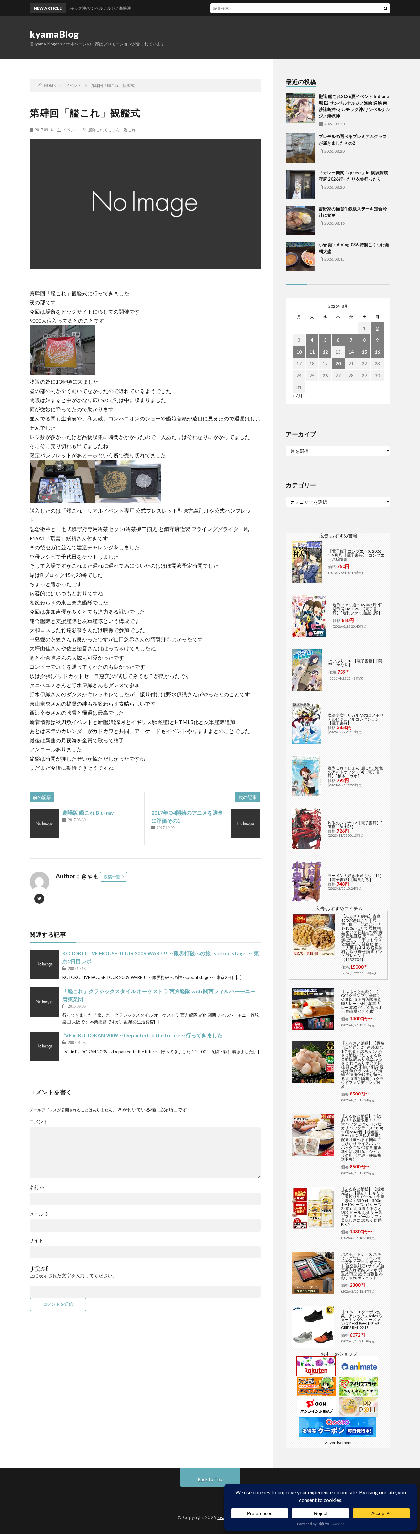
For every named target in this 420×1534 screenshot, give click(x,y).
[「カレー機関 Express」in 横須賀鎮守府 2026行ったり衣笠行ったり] (300, 184)
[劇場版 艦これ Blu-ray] (44, 823)
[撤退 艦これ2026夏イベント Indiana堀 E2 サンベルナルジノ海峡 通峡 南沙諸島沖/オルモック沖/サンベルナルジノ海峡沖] (300, 108)
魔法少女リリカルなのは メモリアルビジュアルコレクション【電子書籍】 (356, 719)
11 (312, 352)
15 (364, 352)
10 (299, 352)
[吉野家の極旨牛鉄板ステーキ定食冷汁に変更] (300, 220)
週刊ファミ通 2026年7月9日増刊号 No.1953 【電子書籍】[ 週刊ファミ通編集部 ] (358, 609)
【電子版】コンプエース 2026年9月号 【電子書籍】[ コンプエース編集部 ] (356, 555)
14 (351, 352)
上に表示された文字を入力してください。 (73, 1275)
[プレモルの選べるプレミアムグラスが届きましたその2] (300, 148)
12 (325, 352)
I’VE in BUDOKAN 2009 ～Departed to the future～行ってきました (142, 1035)
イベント (70, 130)
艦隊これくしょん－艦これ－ (113, 130)
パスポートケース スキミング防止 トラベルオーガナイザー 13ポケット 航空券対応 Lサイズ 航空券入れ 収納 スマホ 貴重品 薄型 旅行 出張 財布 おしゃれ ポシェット (362, 1266)
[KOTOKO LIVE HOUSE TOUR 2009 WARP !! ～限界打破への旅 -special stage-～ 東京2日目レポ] (44, 964)
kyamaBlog (54, 34)
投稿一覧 (111, 876)
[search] (385, 8)
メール (39, 1214)
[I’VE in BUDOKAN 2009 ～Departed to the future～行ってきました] (44, 1046)
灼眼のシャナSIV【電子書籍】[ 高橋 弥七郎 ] (355, 824)
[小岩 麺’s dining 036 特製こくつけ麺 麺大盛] (300, 256)
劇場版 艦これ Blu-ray (88, 812)
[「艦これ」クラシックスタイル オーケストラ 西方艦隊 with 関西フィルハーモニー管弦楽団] (44, 1002)
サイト (36, 1240)
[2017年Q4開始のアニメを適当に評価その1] (245, 823)
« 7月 (297, 395)
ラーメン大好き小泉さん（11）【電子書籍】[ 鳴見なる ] (356, 877)
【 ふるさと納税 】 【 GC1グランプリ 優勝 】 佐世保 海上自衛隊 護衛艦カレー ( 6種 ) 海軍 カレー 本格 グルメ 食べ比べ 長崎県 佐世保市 (361, 1001)
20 (338, 363)
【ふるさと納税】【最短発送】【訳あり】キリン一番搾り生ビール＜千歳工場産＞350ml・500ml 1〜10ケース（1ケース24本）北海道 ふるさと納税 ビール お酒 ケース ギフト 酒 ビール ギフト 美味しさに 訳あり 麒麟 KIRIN (362, 1206)
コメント (39, 1121)
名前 (37, 1187)
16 (377, 352)
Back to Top (210, 1479)
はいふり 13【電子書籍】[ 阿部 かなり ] (355, 662)
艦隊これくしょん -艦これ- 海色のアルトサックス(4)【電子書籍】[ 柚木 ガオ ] (355, 772)
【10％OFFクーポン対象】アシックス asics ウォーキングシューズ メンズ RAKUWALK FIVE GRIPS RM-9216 (362, 1319)
